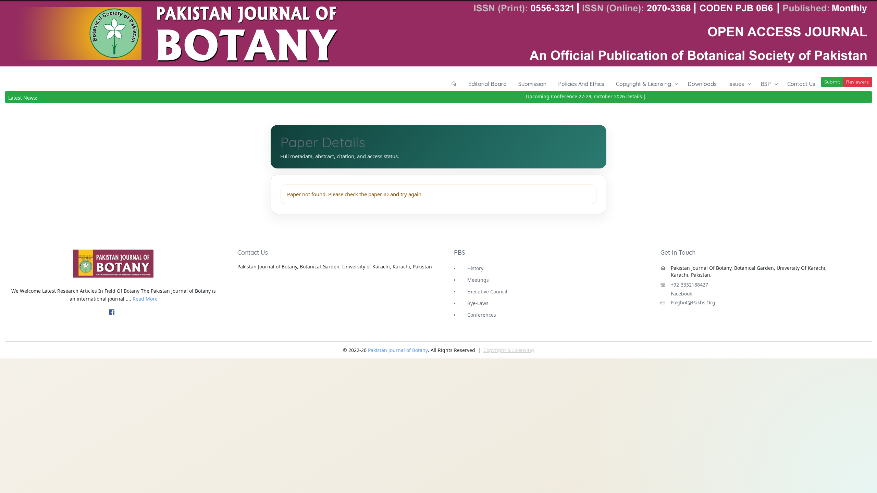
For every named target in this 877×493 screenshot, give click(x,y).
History (475, 268)
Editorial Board (487, 83)
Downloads (702, 83)
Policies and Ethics (581, 83)
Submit (832, 82)
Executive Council (487, 291)
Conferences (481, 315)
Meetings (478, 280)
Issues (736, 83)
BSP (766, 83)
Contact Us (801, 83)
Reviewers (857, 82)
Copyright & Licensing (643, 83)
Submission (532, 83)
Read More (145, 298)
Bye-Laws (478, 303)
